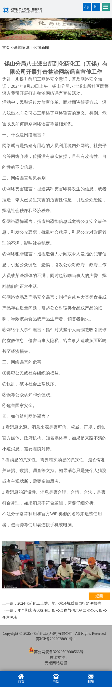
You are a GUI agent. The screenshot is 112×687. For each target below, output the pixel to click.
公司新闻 (41, 47)
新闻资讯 (21, 47)
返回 (99, 596)
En (96, 7)
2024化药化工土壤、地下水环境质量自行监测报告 (59, 603)
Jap (86, 7)
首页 (6, 47)
